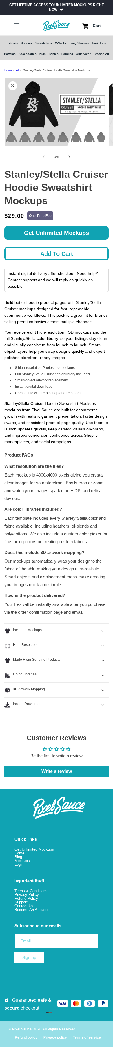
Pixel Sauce (22, 1029)
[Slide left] (43, 157)
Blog (18, 857)
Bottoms (10, 53)
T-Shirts (12, 43)
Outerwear (83, 53)
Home (8, 70)
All (17, 70)
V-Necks (61, 43)
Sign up (29, 957)
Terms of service (87, 1037)
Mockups (22, 861)
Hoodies (26, 43)
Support (21, 902)
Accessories (28, 53)
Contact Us (23, 906)
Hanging (67, 53)
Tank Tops (99, 43)
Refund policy (26, 1037)
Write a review (56, 771)
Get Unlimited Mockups (56, 233)
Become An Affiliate (31, 910)
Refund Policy (26, 898)
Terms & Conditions (31, 891)
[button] (11, 25)
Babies (54, 53)
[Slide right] (69, 157)
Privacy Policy (26, 894)
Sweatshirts (43, 43)
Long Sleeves (79, 43)
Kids (42, 53)
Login (18, 864)
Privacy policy (55, 1037)
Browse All (101, 53)
